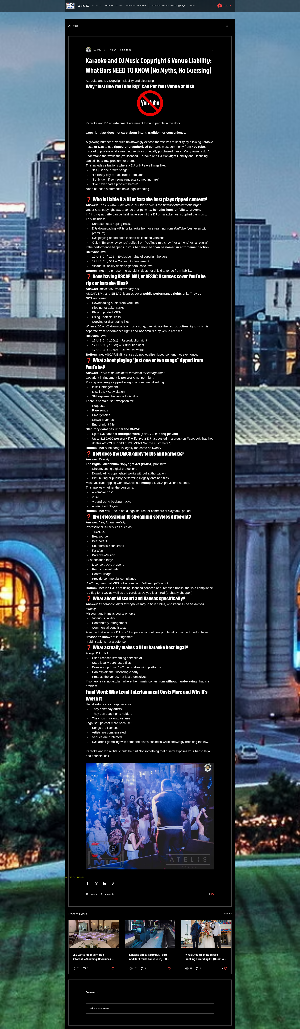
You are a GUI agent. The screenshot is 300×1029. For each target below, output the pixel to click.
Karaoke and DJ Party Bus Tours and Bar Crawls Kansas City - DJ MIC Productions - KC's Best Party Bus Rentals (149, 956)
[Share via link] (113, 883)
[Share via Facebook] (87, 883)
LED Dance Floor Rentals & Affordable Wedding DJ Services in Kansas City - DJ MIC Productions (93, 956)
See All (228, 913)
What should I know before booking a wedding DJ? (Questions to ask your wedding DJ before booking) (206, 956)
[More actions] (212, 50)
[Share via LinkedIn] (104, 883)
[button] (227, 25)
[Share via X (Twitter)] (96, 883)
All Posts (73, 25)
